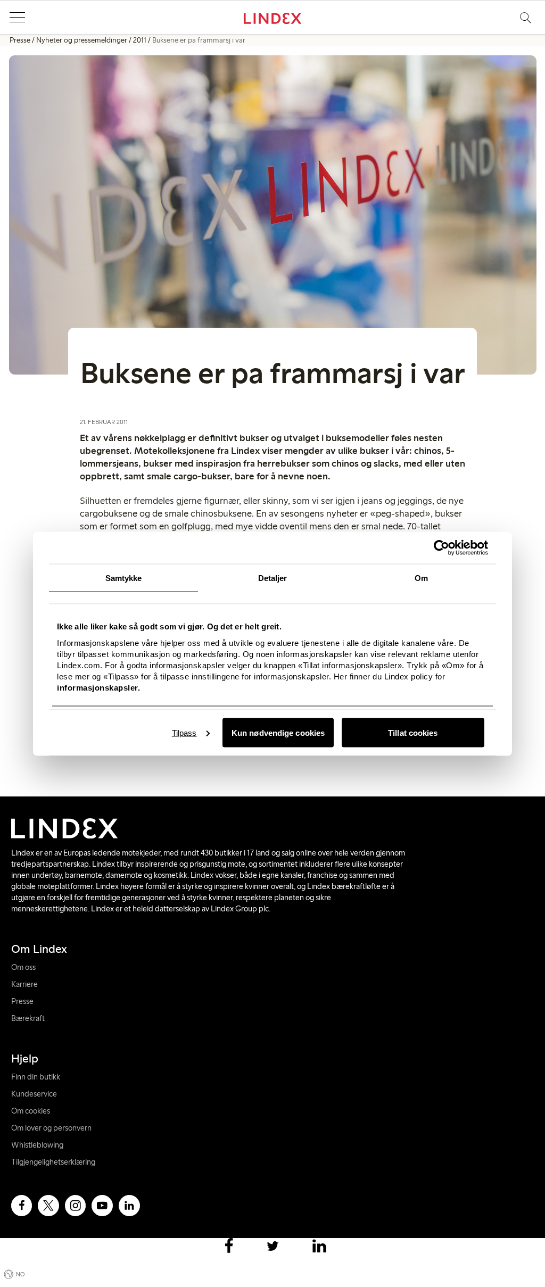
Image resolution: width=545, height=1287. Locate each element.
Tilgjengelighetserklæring (53, 1162)
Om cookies (30, 1111)
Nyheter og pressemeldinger (81, 40)
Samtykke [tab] (123, 577)
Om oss (23, 967)
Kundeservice (34, 1094)
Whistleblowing (37, 1145)
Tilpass (184, 732)
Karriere (24, 984)
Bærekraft (28, 1018)
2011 (139, 40)
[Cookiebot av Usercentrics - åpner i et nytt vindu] (441, 547)
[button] (17, 18)
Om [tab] (421, 577)
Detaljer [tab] (272, 577)
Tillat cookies (412, 732)
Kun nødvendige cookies (278, 732)
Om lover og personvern (51, 1128)
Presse (20, 40)
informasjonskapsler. (98, 687)
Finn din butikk (35, 1077)
